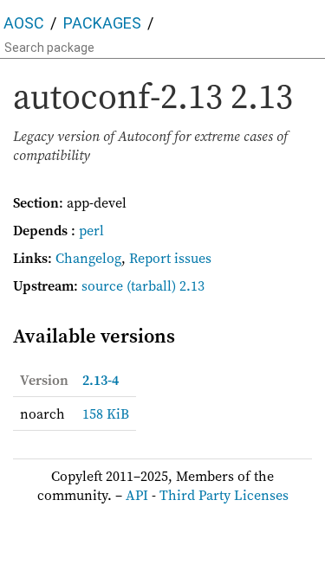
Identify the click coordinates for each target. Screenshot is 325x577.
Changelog (88, 257)
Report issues (170, 257)
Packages (102, 23)
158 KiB (105, 413)
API (137, 494)
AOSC (23, 23)
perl (91, 230)
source (102, 285)
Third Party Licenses (224, 494)
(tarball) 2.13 (166, 285)
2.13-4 (100, 379)
